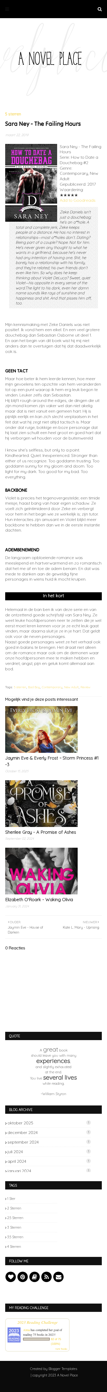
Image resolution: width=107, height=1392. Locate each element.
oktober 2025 (48, 1122)
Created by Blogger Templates (53, 1369)
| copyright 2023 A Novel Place (54, 1375)
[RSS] (46, 1277)
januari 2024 (48, 1170)
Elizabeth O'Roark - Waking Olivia (39, 899)
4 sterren (14, 1246)
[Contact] (58, 1277)
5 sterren (20, 687)
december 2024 (48, 1132)
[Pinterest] (22, 1277)
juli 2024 (48, 1151)
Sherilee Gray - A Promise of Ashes (40, 832)
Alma (26, 1330)
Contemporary (52, 687)
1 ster (11, 1198)
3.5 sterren (15, 1237)
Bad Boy (34, 687)
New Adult (71, 687)
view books (61, 1349)
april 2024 (48, 1161)
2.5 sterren (15, 1218)
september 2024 (48, 1142)
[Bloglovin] (10, 1277)
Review (85, 687)
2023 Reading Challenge (37, 1322)
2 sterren (14, 1208)
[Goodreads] (34, 1277)
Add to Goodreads (78, 200)
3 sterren (14, 1227)
